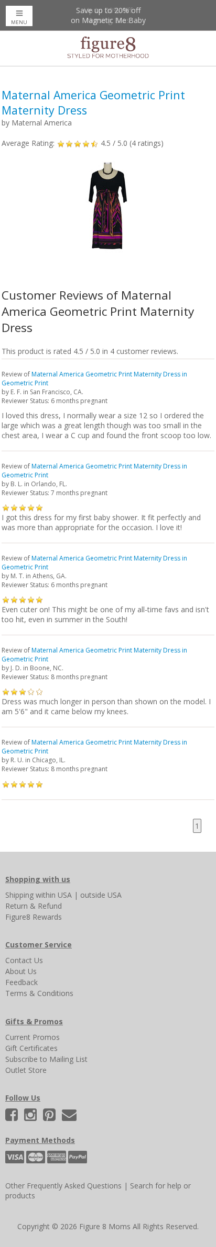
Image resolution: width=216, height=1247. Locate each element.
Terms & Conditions (39, 993)
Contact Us (24, 960)
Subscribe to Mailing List (46, 1059)
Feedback (21, 982)
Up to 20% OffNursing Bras (108, 15)
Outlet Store (26, 1070)
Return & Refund (33, 906)
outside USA (101, 895)
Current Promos (32, 1037)
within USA (54, 895)
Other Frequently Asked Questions (63, 1186)
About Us (21, 971)
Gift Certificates (31, 1048)
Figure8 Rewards (33, 917)
